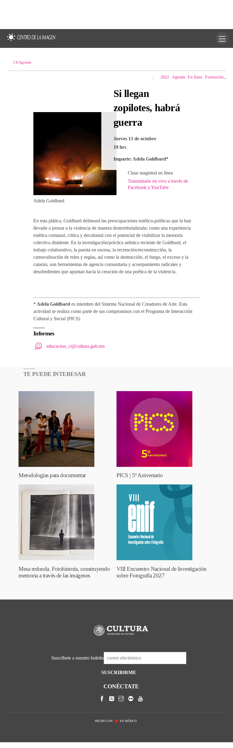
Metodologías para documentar (52, 475)
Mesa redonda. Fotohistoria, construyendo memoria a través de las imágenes (64, 572)
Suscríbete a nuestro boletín (77, 657)
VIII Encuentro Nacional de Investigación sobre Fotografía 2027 (161, 572)
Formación (214, 77)
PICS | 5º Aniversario (139, 475)
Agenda (178, 77)
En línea (195, 77)
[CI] (31, 41)
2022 (164, 77)
